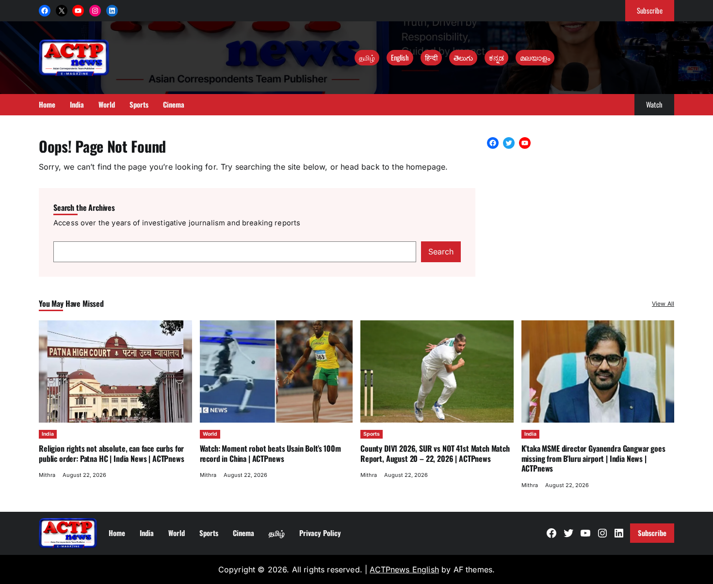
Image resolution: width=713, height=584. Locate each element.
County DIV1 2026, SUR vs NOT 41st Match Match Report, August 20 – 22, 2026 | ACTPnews (435, 453)
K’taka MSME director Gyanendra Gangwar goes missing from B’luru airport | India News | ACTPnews (593, 458)
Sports (371, 434)
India (48, 434)
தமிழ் (367, 57)
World (210, 434)
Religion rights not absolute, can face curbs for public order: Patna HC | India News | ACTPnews (111, 453)
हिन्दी (431, 57)
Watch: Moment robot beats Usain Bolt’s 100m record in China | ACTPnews (270, 453)
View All (663, 303)
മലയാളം (535, 57)
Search (441, 251)
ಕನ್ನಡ (496, 57)
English (400, 57)
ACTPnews (391, 569)
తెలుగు (463, 57)
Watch (654, 104)
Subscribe (650, 10)
